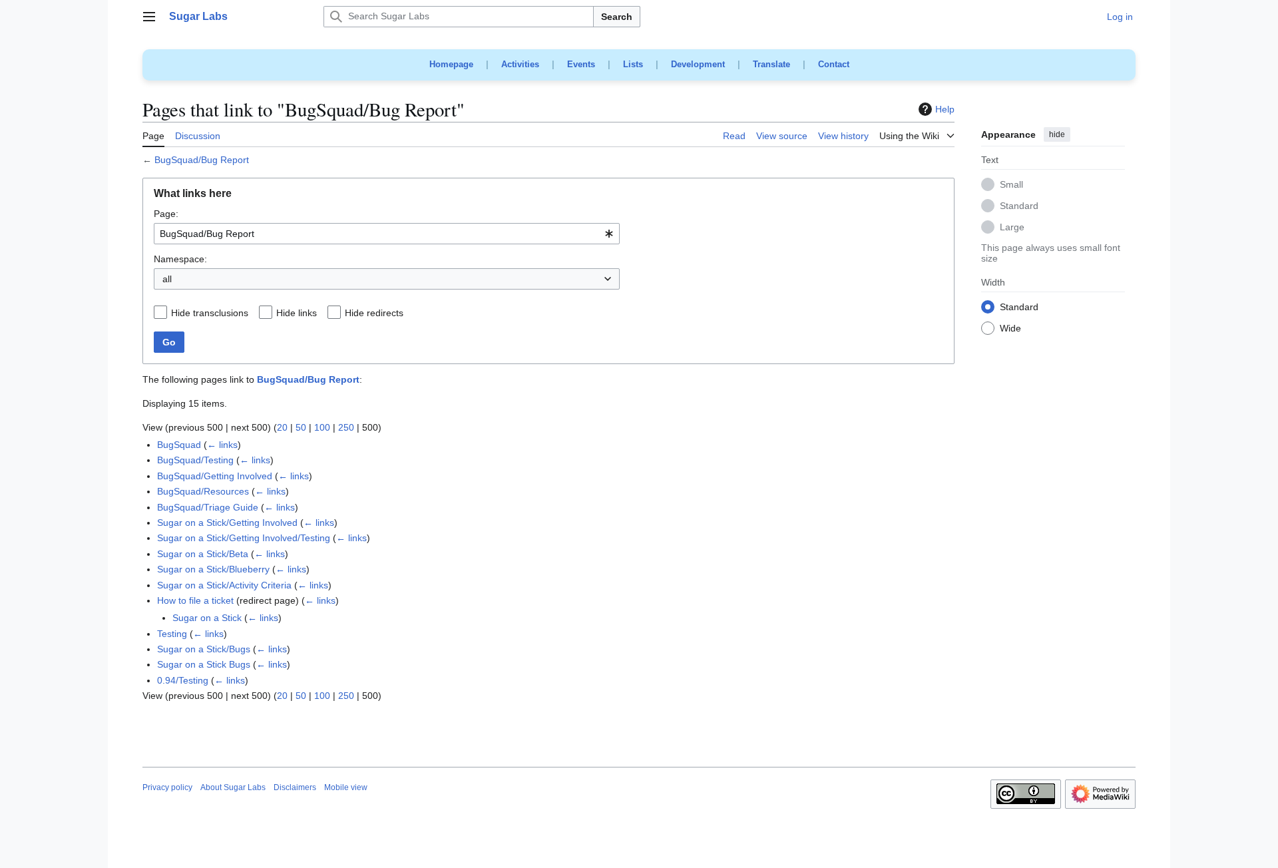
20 (282, 427)
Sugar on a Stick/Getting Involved (227, 522)
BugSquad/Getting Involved (214, 476)
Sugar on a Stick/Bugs (203, 649)
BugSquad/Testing (195, 460)
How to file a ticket (195, 600)
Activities (520, 64)
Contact (833, 64)
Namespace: (180, 259)
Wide (1010, 329)
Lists (633, 64)
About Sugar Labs (233, 787)
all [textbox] (167, 279)
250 (346, 427)
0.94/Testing (182, 680)
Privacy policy (167, 787)
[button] (149, 16)
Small (1011, 185)
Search (616, 16)
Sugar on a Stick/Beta (202, 553)
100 (322, 427)
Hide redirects (374, 313)
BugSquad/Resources (203, 491)
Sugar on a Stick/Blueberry (213, 569)
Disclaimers (295, 787)
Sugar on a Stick (207, 617)
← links (222, 444)
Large (1012, 227)
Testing (172, 633)
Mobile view (345, 787)
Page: (166, 213)
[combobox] (387, 233)
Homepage (451, 64)
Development (698, 64)
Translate (771, 64)
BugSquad (179, 444)
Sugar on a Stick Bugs (203, 664)
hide (1057, 134)
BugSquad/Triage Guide (207, 507)
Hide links (296, 313)
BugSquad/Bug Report (201, 159)
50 (301, 427)
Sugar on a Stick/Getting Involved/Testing (243, 538)
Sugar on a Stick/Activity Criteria (224, 585)
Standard (1019, 206)
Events (581, 64)
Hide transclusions (209, 313)
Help (945, 109)
